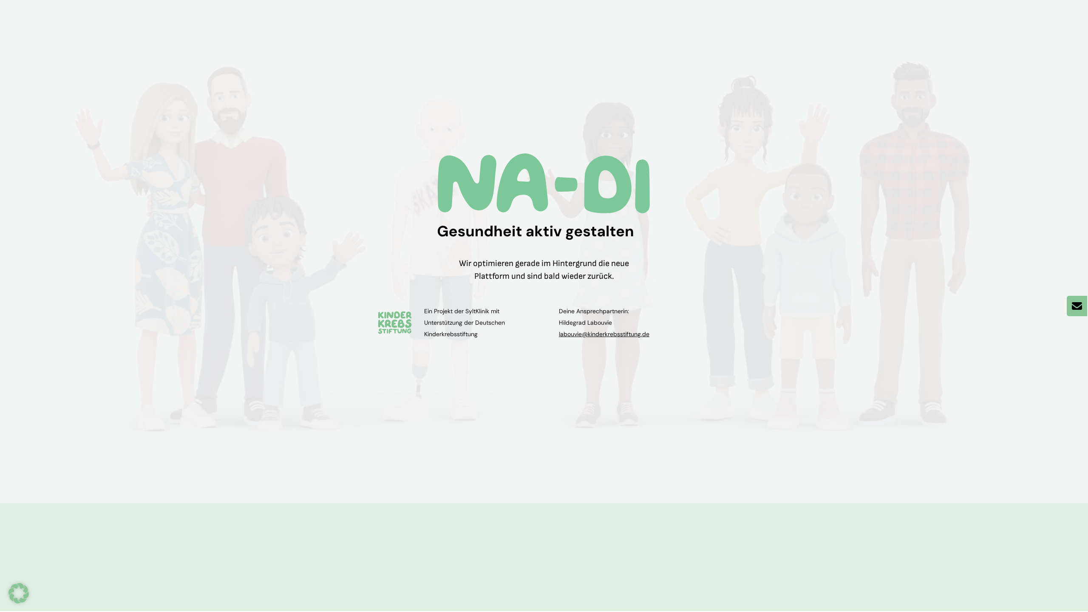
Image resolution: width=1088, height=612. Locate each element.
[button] (18, 593)
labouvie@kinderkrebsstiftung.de (604, 334)
